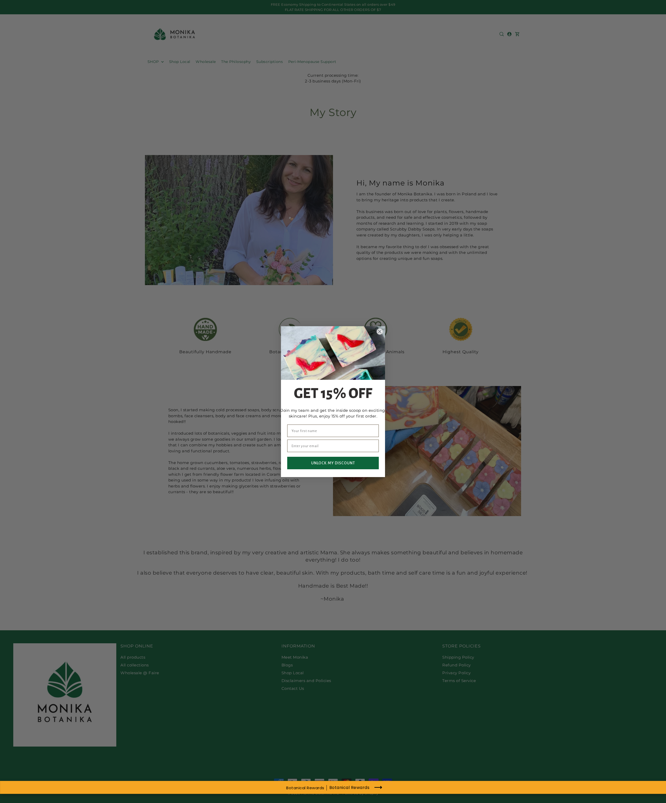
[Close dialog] (379, 331)
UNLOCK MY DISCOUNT (333, 463)
